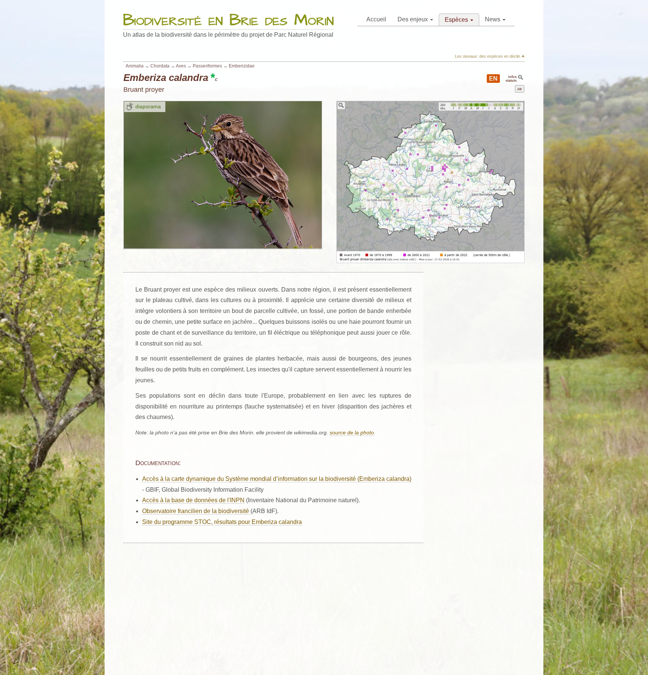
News (493, 19)
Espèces (457, 19)
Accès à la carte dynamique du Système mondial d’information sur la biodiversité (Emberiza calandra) (276, 479)
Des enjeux (413, 19)
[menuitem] (376, 19)
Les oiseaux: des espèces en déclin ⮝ (490, 56)
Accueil (376, 19)
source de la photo (352, 433)
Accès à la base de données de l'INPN (193, 500)
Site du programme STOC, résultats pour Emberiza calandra (222, 522)
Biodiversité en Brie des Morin (228, 21)
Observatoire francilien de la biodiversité (196, 511)
